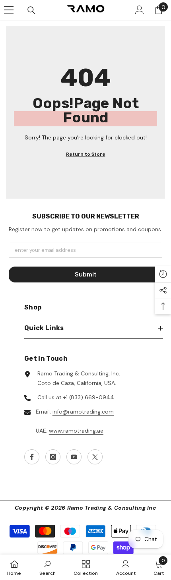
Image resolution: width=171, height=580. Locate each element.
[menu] (9, 10)
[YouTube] (74, 456)
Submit (86, 274)
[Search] (31, 10)
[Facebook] (31, 456)
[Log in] (139, 10)
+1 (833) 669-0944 (88, 397)
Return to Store (85, 154)
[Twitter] (95, 456)
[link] (47, 567)
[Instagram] (52, 456)
